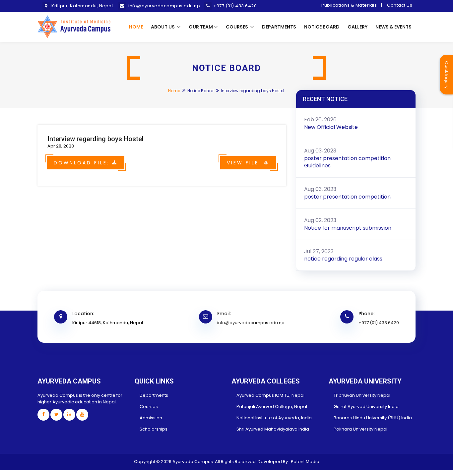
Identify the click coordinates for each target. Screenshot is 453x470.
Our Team (201, 27)
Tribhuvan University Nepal (362, 395)
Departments (279, 27)
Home (136, 27)
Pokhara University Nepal (360, 429)
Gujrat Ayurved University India (366, 406)
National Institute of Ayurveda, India (274, 418)
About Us (163, 27)
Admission (151, 418)
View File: (245, 162)
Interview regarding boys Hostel (95, 139)
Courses (237, 27)
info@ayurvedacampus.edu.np (251, 323)
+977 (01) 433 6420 (378, 323)
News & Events (393, 27)
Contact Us (399, 5)
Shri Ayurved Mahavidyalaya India (272, 429)
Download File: (83, 162)
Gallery (357, 27)
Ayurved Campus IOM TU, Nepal (270, 395)
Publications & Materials (349, 5)
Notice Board (322, 27)
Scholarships (153, 429)
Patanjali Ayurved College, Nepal (271, 406)
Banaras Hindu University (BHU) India (373, 418)
